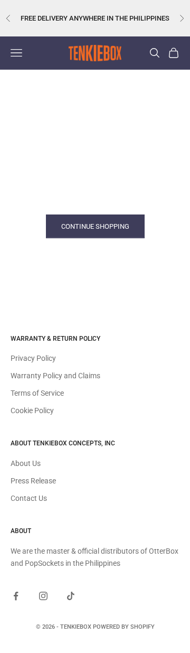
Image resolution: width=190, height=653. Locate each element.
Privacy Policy (33, 358)
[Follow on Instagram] (43, 596)
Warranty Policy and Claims (55, 375)
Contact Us (29, 498)
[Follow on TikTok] (70, 596)
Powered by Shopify (124, 626)
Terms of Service (37, 393)
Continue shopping (95, 226)
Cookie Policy (32, 410)
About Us (26, 463)
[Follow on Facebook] (16, 596)
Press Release (33, 481)
